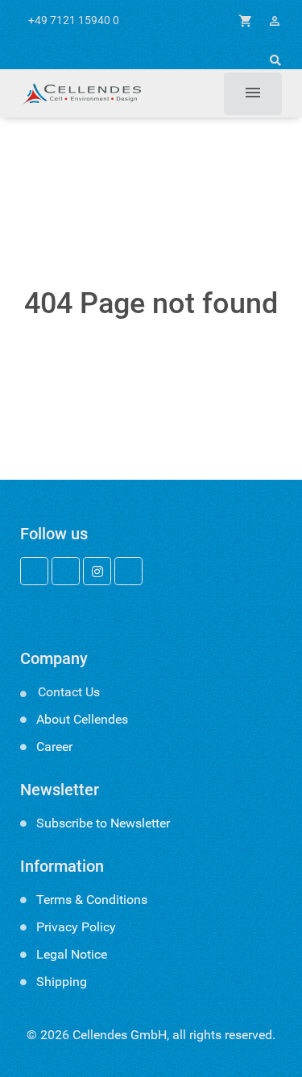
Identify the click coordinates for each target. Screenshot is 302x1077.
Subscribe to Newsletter (103, 823)
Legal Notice (71, 954)
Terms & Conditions (91, 899)
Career (54, 746)
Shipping (61, 981)
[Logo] (80, 93)
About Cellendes (82, 719)
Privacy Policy (76, 927)
